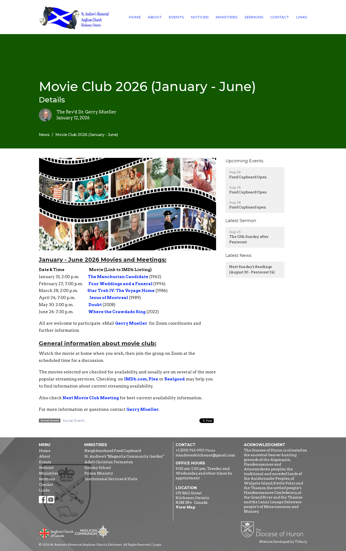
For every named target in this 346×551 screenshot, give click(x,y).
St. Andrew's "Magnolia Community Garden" (124, 456)
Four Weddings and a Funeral (121, 283)
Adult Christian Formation (108, 462)
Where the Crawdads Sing (116, 311)
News (44, 134)
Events (176, 17)
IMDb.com (135, 379)
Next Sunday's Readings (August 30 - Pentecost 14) (252, 269)
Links (301, 17)
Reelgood (174, 379)
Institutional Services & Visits (110, 479)
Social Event (73, 420)
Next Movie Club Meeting (91, 397)
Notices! (200, 17)
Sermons (254, 17)
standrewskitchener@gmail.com (205, 455)
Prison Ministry (98, 473)
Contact (279, 17)
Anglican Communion (92, 531)
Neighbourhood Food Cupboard (112, 451)
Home (135, 17)
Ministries (226, 17)
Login (157, 544)
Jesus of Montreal (108, 297)
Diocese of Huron (274, 529)
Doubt (95, 304)
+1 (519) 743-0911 (190, 450)
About (155, 17)
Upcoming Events (244, 161)
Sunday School (97, 468)
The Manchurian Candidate (118, 276)
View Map (185, 507)
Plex (153, 379)
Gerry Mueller (131, 323)
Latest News (238, 255)
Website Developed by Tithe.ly (283, 541)
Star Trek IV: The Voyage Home (121, 290)
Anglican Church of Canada (56, 532)
